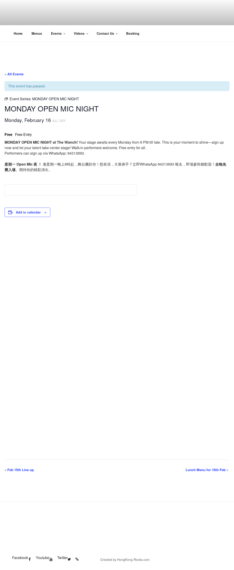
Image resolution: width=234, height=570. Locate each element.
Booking (132, 33)
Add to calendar (28, 212)
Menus (37, 33)
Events (56, 33)
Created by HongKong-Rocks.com (125, 559)
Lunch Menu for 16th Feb (207, 469)
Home (18, 33)
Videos (79, 33)
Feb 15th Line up (19, 469)
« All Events (14, 74)
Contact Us (105, 33)
